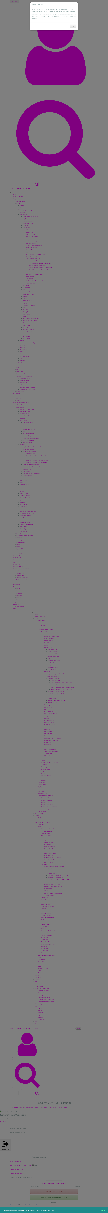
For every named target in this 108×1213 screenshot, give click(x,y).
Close (72, 26)
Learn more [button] (51, 1210)
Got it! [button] (103, 1210)
